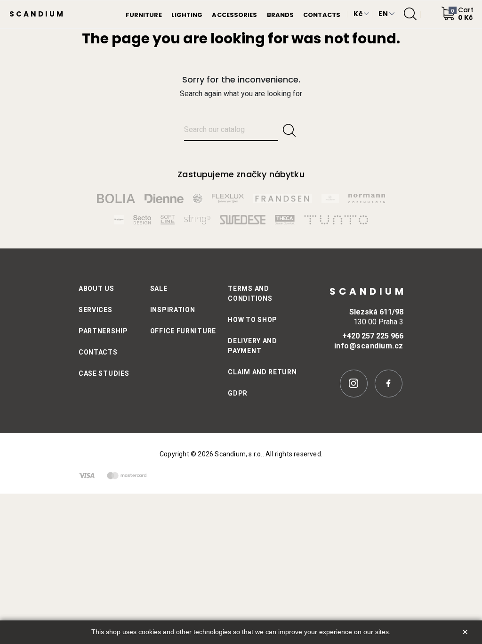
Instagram (354, 383)
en (383, 13)
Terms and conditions (250, 293)
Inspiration (172, 310)
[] (289, 130)
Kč (357, 13)
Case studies (104, 373)
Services (95, 310)
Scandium (37, 14)
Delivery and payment (252, 346)
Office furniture (183, 331)
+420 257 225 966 (372, 335)
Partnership (103, 331)
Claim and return (262, 372)
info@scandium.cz (368, 345)
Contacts (98, 352)
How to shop (252, 319)
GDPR (238, 393)
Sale (159, 288)
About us (96, 288)
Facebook (388, 383)
